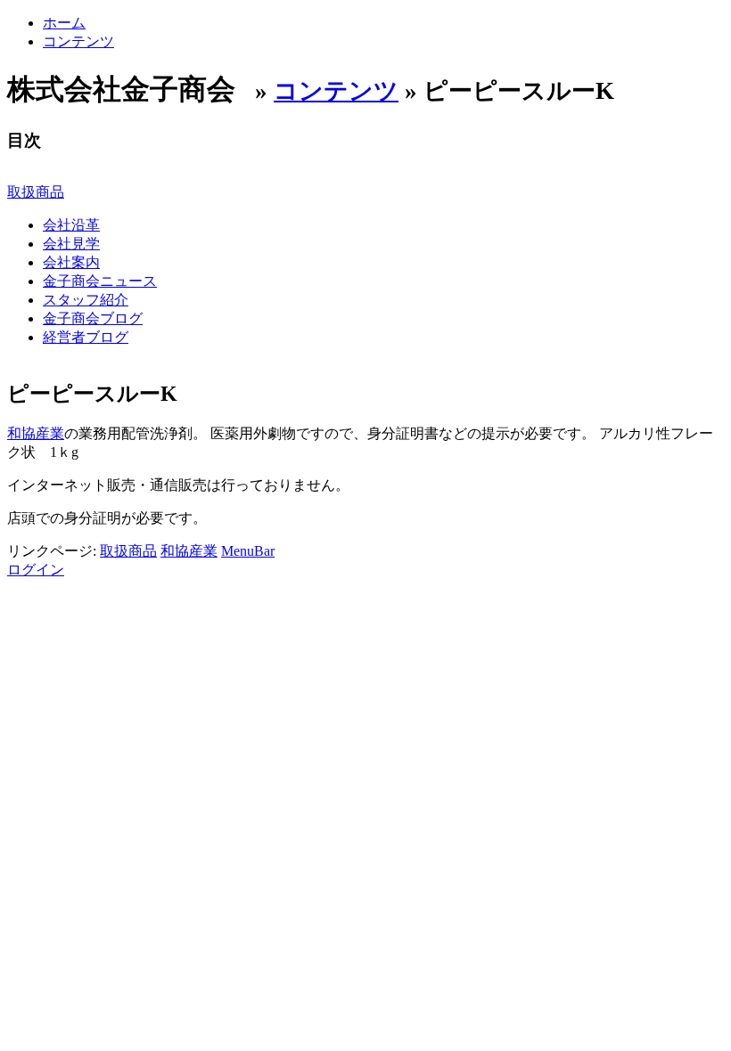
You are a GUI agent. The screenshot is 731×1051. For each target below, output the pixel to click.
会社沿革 (71, 224)
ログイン (35, 569)
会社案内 (71, 262)
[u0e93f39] (188, 393)
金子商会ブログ (93, 318)
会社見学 (71, 243)
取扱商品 (35, 192)
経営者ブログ (85, 337)
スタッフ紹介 (85, 299)
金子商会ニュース (100, 281)
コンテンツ (78, 41)
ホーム (64, 22)
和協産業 (35, 433)
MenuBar (248, 550)
